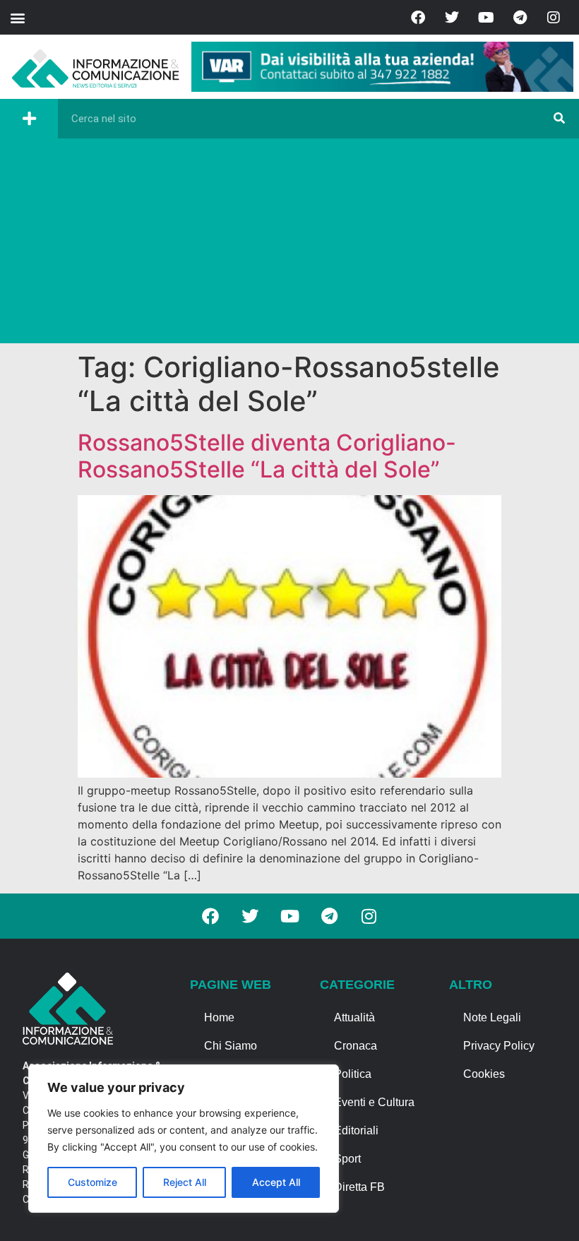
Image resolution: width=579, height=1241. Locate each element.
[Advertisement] (289, 244)
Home (219, 1017)
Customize (92, 1182)
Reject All (184, 1182)
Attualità (354, 1017)
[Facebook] (418, 18)
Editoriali (356, 1130)
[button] (17, 17)
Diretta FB (359, 1187)
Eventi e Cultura (374, 1102)
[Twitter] (452, 18)
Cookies (484, 1074)
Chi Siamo (230, 1046)
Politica (352, 1074)
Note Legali (492, 1017)
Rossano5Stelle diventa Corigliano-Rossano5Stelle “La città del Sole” (267, 456)
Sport (347, 1159)
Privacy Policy (499, 1046)
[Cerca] (559, 118)
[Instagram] (553, 18)
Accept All (276, 1182)
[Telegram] (520, 18)
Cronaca (355, 1046)
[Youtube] (486, 18)
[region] (183, 1138)
